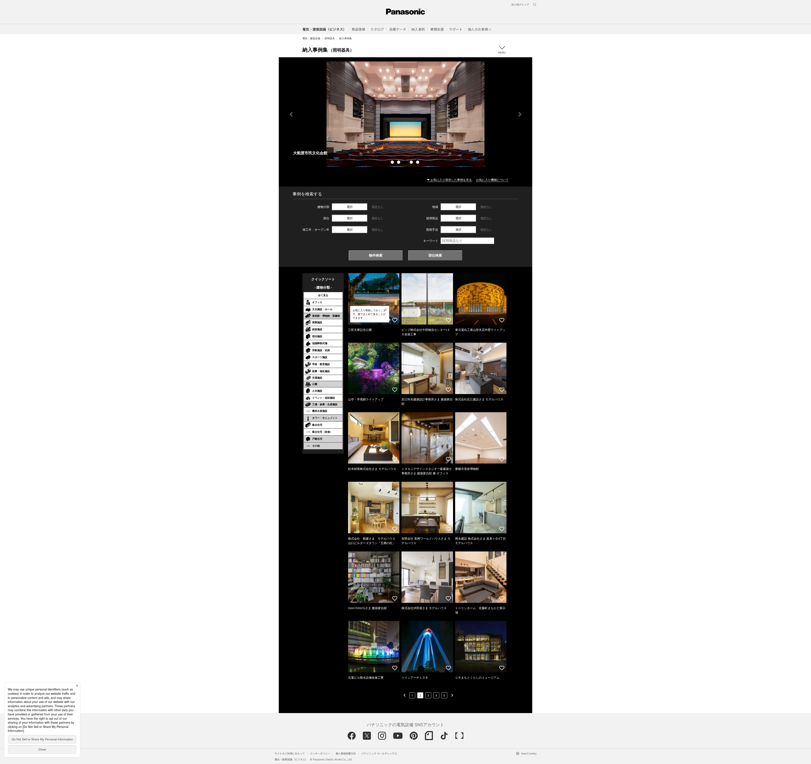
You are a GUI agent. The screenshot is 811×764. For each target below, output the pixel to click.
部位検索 (435, 255)
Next (520, 114)
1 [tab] (393, 163)
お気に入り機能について (492, 180)
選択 (350, 207)
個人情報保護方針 (346, 753)
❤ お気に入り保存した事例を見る (449, 180)
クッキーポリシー (320, 753)
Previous (291, 114)
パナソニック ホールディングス (379, 753)
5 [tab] (418, 163)
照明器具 (330, 38)
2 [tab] (399, 163)
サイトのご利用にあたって (290, 753)
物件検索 (375, 255)
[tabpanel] (405, 114)
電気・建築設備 (311, 38)
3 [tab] (405, 163)
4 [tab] (412, 163)
